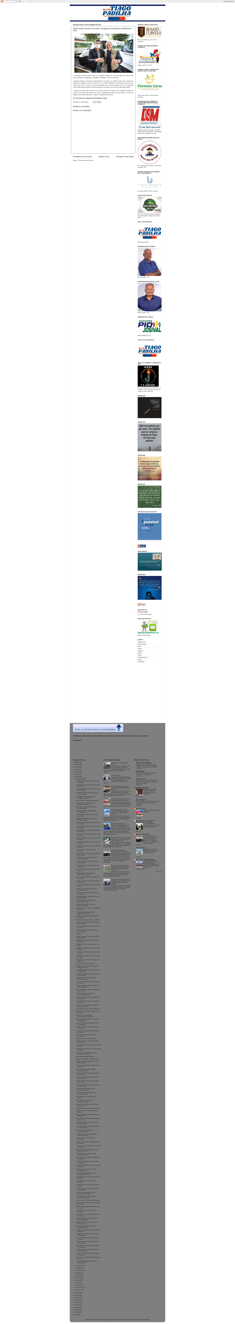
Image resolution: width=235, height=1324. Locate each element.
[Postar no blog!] (95, 102)
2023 (76, 769)
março (78, 1285)
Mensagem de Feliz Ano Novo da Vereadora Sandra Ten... (85, 797)
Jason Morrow (131, 1319)
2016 (76, 1300)
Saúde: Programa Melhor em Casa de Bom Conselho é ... (87, 986)
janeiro (78, 1289)
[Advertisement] (145, 693)
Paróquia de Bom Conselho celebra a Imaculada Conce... (87, 1219)
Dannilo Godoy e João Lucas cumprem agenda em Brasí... (87, 966)
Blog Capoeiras (141, 808)
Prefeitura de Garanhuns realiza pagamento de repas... (85, 912)
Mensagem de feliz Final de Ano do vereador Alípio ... (86, 807)
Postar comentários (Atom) (86, 160)
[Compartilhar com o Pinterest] (100, 102)
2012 (76, 1309)
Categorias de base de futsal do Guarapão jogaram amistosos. (120, 799)
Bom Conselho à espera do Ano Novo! (87, 800)
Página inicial (104, 157)
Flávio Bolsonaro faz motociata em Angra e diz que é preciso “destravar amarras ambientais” (147, 803)
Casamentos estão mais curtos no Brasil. (88, 1108)
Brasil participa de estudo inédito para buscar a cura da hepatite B (146, 773)
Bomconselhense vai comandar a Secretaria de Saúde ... (85, 873)
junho (78, 1277)
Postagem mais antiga (125, 157)
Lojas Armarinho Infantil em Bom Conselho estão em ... (85, 1089)
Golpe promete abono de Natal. (85, 1056)
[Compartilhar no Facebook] (99, 102)
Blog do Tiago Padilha (143, 834)
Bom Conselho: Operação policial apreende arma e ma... (85, 1197)
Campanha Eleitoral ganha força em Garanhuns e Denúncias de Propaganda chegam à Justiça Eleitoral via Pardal (146, 765)
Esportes (140, 651)
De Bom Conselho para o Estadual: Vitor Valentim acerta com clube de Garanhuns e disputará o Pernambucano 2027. (121, 826)
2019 (76, 1292)
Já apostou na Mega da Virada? (85, 963)
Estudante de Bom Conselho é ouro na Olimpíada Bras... (87, 897)
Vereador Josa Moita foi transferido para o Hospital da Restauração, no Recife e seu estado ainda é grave (147, 782)
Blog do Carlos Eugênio (143, 762)
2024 (76, 767)
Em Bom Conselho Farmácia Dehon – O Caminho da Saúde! (88, 1005)
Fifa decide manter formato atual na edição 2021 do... (86, 1261)
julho (78, 1275)
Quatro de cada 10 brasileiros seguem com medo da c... (87, 1077)
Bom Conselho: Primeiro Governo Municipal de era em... (86, 901)
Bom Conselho (142, 644)
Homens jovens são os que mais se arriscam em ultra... (86, 858)
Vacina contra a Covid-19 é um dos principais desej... (86, 1169)
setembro (79, 1270)
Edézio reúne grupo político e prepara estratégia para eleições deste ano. (120, 788)
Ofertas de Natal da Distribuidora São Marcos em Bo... (87, 1062)
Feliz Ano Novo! (115, 775)
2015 (76, 1302)
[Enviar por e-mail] (93, 102)
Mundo (140, 659)
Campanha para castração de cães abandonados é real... (86, 1053)
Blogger (147, 1319)
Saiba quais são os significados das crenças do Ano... (86, 811)
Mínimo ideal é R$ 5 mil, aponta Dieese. (87, 1200)
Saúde (139, 655)
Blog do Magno (141, 800)
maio (78, 1280)
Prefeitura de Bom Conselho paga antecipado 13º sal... (86, 1154)
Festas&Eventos (142, 657)
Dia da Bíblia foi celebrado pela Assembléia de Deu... (85, 1130)
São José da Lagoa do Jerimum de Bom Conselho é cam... (88, 1126)
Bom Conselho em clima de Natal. (86, 1038)
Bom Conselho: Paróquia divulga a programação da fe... (86, 1070)
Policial (140, 653)
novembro (79, 1265)
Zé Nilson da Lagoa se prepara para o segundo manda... (87, 1250)
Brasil (139, 646)
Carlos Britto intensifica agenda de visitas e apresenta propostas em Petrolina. (151, 825)
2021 (76, 774)
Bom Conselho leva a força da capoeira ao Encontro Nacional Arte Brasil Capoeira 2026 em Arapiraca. (120, 868)
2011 (76, 1312)
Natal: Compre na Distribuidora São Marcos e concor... (86, 978)
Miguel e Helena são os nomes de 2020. (88, 1059)
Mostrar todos (159, 871)
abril (77, 1282)
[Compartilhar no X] (97, 102)
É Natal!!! (78, 934)
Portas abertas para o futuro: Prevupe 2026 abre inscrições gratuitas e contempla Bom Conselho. (120, 812)
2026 (76, 762)
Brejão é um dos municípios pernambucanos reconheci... (85, 1016)
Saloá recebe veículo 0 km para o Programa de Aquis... (86, 905)
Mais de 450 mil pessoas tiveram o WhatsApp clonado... (86, 1226)
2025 (76, 764)
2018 (76, 1295)
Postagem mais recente (82, 157)
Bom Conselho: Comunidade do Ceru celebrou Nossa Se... (87, 1150)
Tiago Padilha (144, 612)
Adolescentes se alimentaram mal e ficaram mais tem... (86, 889)
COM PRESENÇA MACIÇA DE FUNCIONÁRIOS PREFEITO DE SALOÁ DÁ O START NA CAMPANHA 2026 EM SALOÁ (151, 864)
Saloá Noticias (140, 779)
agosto (78, 1273)
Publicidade (141, 661)
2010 (76, 1314)
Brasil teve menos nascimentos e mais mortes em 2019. (87, 1123)
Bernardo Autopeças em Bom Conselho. (87, 920)
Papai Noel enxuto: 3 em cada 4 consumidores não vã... (85, 994)
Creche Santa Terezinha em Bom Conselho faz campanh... (85, 1173)
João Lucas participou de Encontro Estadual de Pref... (86, 1093)
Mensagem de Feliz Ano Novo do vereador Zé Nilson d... (85, 803)
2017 (76, 1297)
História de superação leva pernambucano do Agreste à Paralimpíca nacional (150, 851)
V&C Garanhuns (141, 847)
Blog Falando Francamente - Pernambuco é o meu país (145, 821)
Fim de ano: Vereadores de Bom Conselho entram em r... (85, 1193)
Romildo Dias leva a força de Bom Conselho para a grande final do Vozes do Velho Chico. (121, 839)
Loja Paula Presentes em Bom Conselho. (88, 1009)
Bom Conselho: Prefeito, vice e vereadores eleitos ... (85, 1101)
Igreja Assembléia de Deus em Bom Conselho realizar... (86, 819)
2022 (76, 772)
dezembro (79, 779)
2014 (76, 1304)
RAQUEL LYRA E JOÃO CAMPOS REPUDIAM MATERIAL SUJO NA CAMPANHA (149, 792)
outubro (78, 1268)
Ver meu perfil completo (144, 614)
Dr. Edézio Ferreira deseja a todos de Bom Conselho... (87, 793)
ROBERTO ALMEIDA (142, 787)
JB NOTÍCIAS (140, 771)
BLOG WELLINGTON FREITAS (145, 859)
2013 (76, 1307)
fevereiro (79, 1287)
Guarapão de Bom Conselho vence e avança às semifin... (87, 1134)
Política (140, 648)
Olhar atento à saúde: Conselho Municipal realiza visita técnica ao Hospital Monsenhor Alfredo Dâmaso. (121, 882)
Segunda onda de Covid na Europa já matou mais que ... (87, 1222)
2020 (76, 776)
